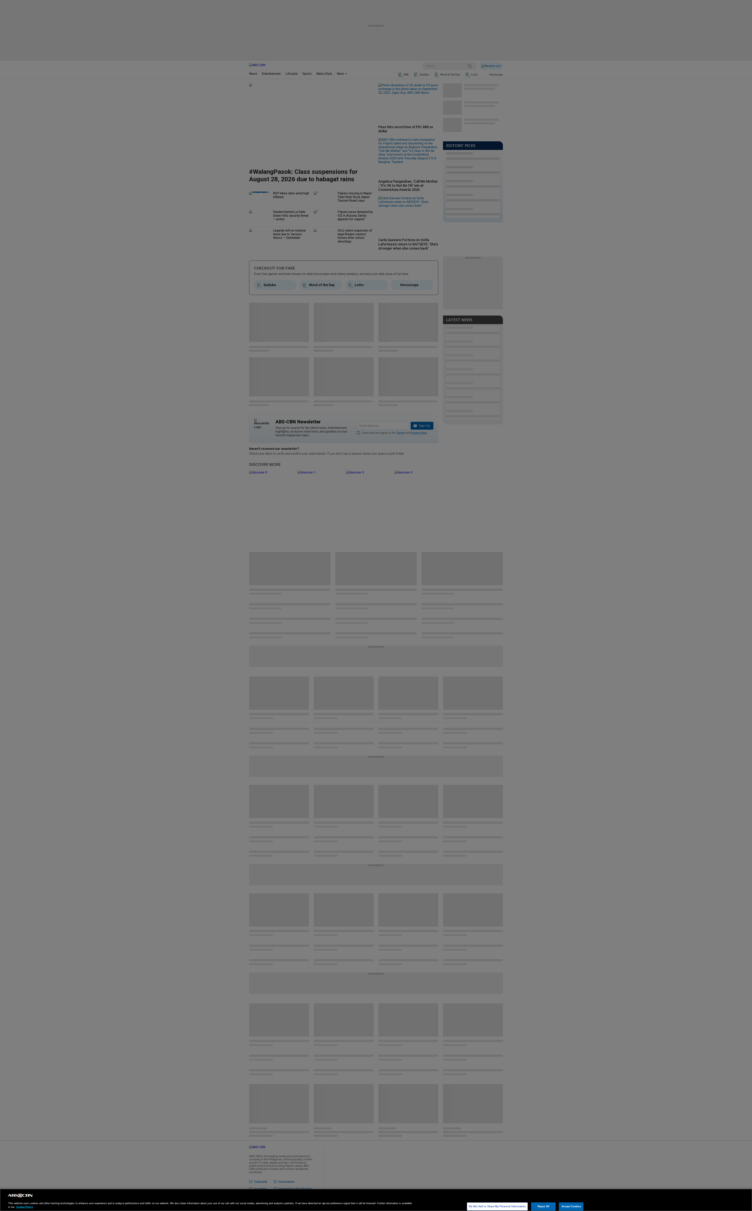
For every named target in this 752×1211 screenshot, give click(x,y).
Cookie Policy (24, 1207)
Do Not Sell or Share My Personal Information (497, 1206)
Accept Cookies (571, 1206)
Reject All (543, 1206)
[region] (376, 1200)
